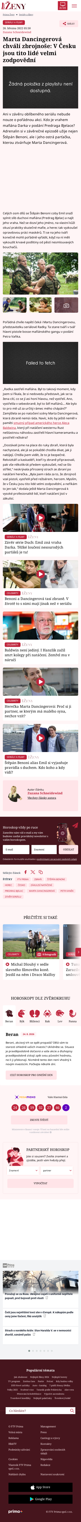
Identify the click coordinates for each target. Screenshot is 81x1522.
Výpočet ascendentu (54, 1393)
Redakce (45, 1465)
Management (48, 1426)
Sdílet (67, 24)
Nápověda (46, 1459)
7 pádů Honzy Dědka (59, 1385)
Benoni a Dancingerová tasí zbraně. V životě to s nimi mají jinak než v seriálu (38, 601)
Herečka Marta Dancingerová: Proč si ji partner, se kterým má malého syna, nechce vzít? (38, 711)
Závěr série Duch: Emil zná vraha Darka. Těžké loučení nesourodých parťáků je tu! (34, 547)
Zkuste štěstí (39, 1120)
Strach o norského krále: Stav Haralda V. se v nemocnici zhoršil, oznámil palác (38, 1332)
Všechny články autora (42, 798)
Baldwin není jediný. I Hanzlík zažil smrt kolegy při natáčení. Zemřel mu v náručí (37, 655)
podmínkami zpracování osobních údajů (57, 859)
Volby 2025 (12, 1389)
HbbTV (12, 1444)
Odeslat (68, 849)
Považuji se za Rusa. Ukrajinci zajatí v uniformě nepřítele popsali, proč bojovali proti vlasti (39, 1296)
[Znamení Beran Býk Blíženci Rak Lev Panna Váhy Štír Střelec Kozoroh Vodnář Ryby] (44, 849)
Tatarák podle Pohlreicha (49, 1389)
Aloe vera (69, 1389)
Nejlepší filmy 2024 (39, 1377)
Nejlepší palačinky (42, 1398)
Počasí (50, 1381)
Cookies (13, 1459)
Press (43, 1432)
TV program (14, 1381)
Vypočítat (40, 1183)
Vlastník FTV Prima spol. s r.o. (19, 1466)
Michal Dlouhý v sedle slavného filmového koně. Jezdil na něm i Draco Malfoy (30, 969)
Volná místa (15, 1432)
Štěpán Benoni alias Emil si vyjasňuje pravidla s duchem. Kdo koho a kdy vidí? (36, 767)
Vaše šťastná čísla (57, 1097)
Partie (41, 1381)
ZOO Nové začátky (20, 1385)
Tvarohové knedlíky (20, 1398)
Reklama (13, 1438)
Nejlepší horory (59, 1377)
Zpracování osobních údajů (52, 1451)
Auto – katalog (39, 1385)
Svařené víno (27, 1389)
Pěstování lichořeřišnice (29, 1393)
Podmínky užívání (19, 1449)
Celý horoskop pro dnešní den (31, 1075)
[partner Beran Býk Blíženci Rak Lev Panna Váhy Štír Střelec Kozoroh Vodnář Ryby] (56, 1170)
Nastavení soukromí (52, 1474)
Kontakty (45, 1444)
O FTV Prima (15, 1426)
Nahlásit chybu (17, 1474)
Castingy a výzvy (50, 1438)
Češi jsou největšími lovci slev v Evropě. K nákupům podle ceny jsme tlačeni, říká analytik (39, 1314)
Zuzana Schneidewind (17, 32)
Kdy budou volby (64, 1381)
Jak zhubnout (20, 1377)
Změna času (29, 1381)
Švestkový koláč (63, 1398)
